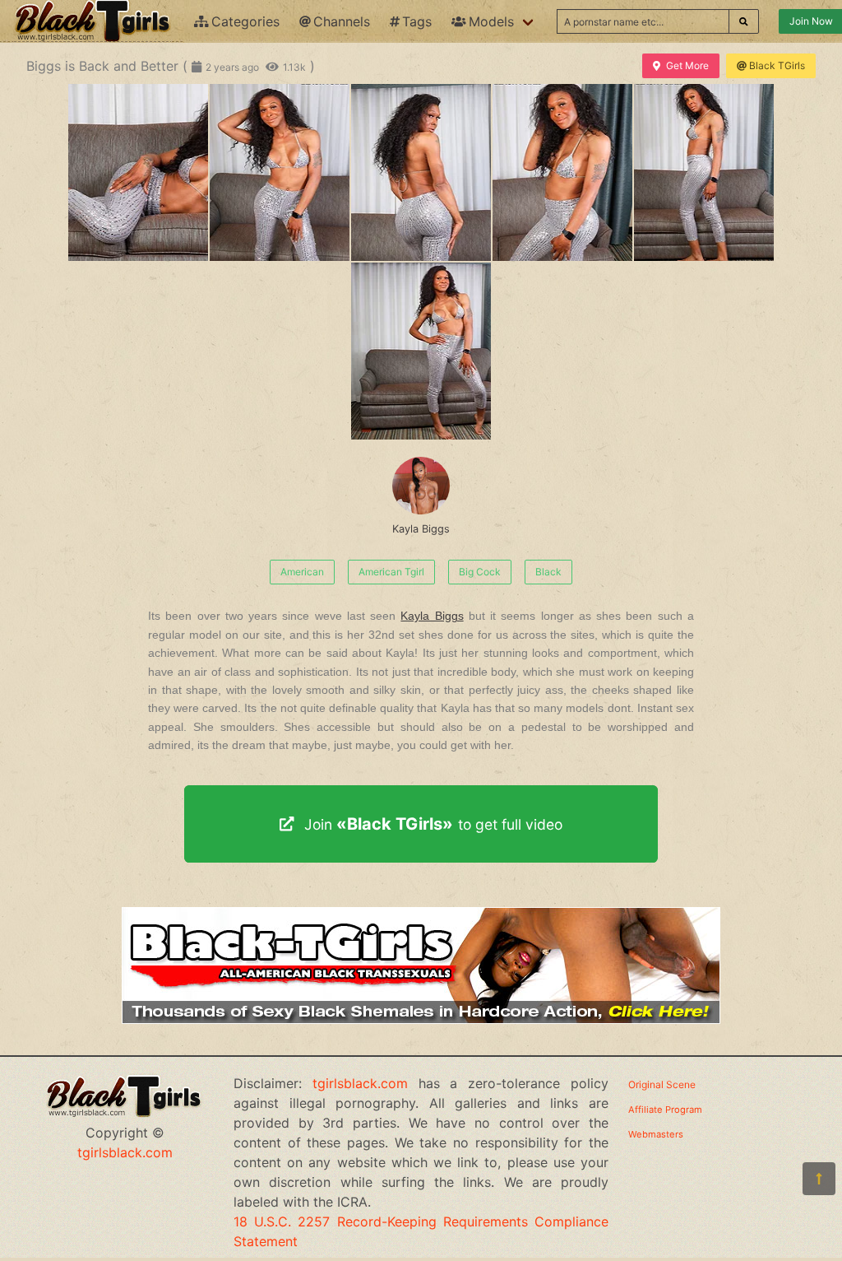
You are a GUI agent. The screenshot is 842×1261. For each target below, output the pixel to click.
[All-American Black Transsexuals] (421, 1019)
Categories (245, 21)
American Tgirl (391, 571)
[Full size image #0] (138, 172)
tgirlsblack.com (125, 1152)
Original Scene (662, 1084)
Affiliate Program (665, 1109)
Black (548, 571)
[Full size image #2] (421, 172)
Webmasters (655, 1134)
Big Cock (480, 571)
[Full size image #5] (421, 351)
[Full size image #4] (704, 172)
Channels (341, 21)
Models (491, 21)
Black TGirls (777, 65)
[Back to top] (819, 1178)
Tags (417, 21)
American (302, 571)
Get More (687, 65)
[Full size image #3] (562, 172)
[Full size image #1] (279, 172)
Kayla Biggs (421, 529)
